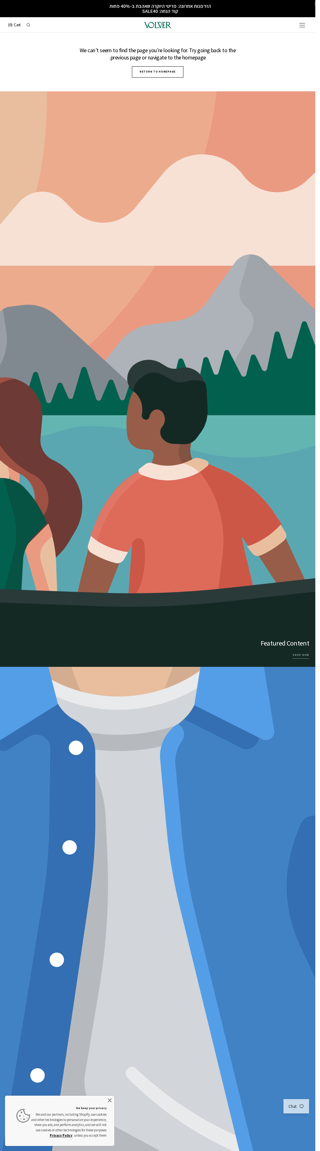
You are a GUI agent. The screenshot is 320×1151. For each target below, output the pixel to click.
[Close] (110, 1100)
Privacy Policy (61, 1135)
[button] (302, 25)
